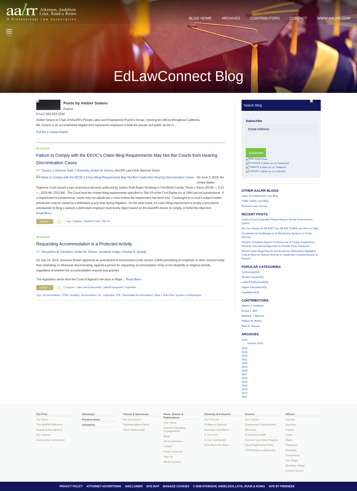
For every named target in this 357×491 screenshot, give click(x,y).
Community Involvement (50, 440)
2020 (244, 363)
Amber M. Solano (102, 170)
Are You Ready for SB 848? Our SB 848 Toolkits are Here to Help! (280, 228)
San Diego (292, 460)
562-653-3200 (55, 114)
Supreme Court (92, 221)
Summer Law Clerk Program (261, 440)
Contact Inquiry (294, 470)
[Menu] (9, 31)
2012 (244, 392)
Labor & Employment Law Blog (260, 195)
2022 (244, 355)
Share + (45, 222)
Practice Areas (91, 419)
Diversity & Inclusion (217, 414)
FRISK (168, 446)
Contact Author (58, 132)
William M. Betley (252, 320)
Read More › (44, 213)
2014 (244, 385)
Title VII (105, 221)
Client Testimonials (134, 429)
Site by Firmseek (282, 486)
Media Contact (172, 462)
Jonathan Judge (109, 251)
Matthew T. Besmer (253, 315)
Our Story (42, 419)
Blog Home (200, 18)
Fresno (290, 429)
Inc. (100, 295)
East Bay (291, 424)
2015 (244, 381)
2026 (244, 339)
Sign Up (168, 456)
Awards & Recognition (49, 429)
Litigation (77, 221)
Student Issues (250, 277)
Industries (88, 424)
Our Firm (41, 414)
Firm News (170, 422)
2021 (244, 359)
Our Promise (211, 419)
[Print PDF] (59, 221)
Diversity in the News (216, 445)
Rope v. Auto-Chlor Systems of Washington (178, 295)
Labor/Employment (113, 287)
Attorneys (88, 414)
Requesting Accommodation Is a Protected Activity (84, 244)
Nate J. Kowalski (78, 170)
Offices (290, 414)
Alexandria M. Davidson (57, 251)
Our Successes (132, 419)
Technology (248, 271)
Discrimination (88, 295)
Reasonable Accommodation (137, 295)
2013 (244, 389)
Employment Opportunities (260, 424)
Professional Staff (255, 434)
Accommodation (51, 295)
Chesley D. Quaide (134, 251)
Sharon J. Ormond (54, 170)
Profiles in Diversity (215, 424)
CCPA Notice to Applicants (260, 450)
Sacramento (293, 455)
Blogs (167, 436)
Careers (250, 414)
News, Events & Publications (173, 416)
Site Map (152, 486)
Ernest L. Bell (249, 310)
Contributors (265, 18)
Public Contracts (173, 451)
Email (40, 114)
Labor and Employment (88, 287)
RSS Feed (261, 159)
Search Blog (253, 105)
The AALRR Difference (49, 424)
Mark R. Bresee (251, 326)
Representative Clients (136, 424)
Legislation (130, 287)
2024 (244, 352)
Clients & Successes (136, 414)
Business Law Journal (254, 206)
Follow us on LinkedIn (273, 171)
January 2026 (255, 343)
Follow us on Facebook (275, 163)
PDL (118, 295)
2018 (244, 370)
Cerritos (290, 419)
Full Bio (41, 132)
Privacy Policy (71, 486)
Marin (289, 440)
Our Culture (43, 434)
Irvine (289, 434)
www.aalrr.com (333, 18)
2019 (244, 366)
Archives (231, 18)
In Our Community (215, 440)
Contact (298, 18)
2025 (244, 348)
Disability (74, 295)
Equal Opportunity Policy (259, 445)
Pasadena (292, 445)
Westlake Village (295, 465)
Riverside (291, 450)
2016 (244, 378)
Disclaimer (134, 486)
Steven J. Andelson (253, 305)
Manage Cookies (176, 486)
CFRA (65, 295)
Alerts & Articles (173, 441)
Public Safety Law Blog (255, 200)
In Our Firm (211, 434)
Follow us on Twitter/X (273, 167)
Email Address (258, 129)
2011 (244, 396)
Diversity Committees (216, 429)
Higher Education (252, 287)
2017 (244, 374)
